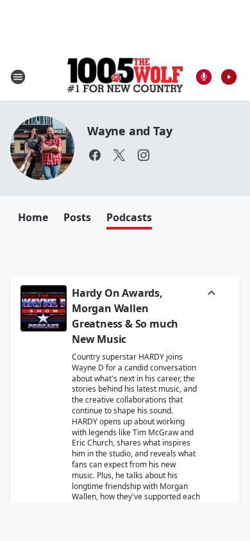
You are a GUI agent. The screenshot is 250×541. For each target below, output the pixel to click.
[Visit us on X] (119, 155)
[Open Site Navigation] (18, 77)
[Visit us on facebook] (95, 155)
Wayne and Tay (129, 130)
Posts (77, 217)
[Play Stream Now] (229, 77)
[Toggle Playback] (44, 308)
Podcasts (129, 217)
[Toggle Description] (211, 294)
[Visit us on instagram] (143, 155)
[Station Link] (125, 77)
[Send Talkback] (204, 77)
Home (33, 217)
